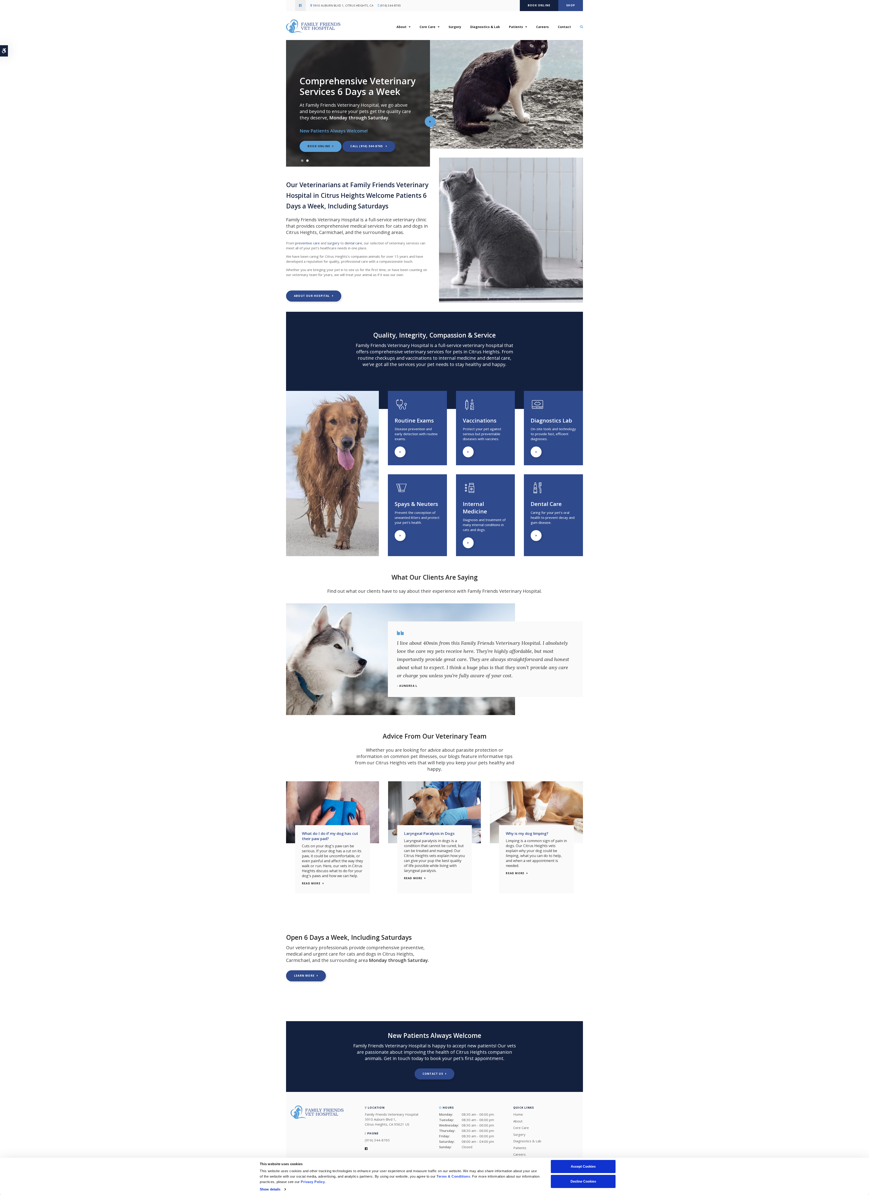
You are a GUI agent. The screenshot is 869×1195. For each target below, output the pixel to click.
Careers (542, 27)
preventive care (307, 243)
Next (430, 121)
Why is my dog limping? (527, 833)
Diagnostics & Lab (485, 27)
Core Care (427, 27)
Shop (570, 5)
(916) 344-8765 (390, 5)
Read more (311, 883)
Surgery (455, 27)
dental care (353, 243)
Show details (270, 1189)
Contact (564, 27)
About (401, 27)
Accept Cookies (583, 1166)
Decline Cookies (583, 1181)
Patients (516, 27)
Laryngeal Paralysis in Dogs (429, 833)
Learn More (400, 451)
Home (518, 1114)
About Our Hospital (312, 296)
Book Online (539, 5)
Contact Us (433, 1074)
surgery (333, 243)
